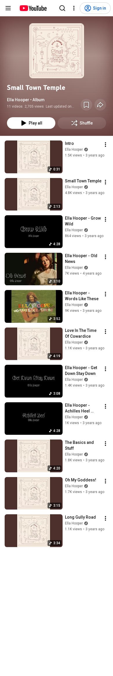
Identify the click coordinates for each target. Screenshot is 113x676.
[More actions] (105, 144)
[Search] (62, 8)
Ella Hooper (74, 149)
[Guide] (8, 8)
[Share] (100, 105)
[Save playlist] (86, 105)
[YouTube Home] (33, 8)
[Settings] (73, 8)
